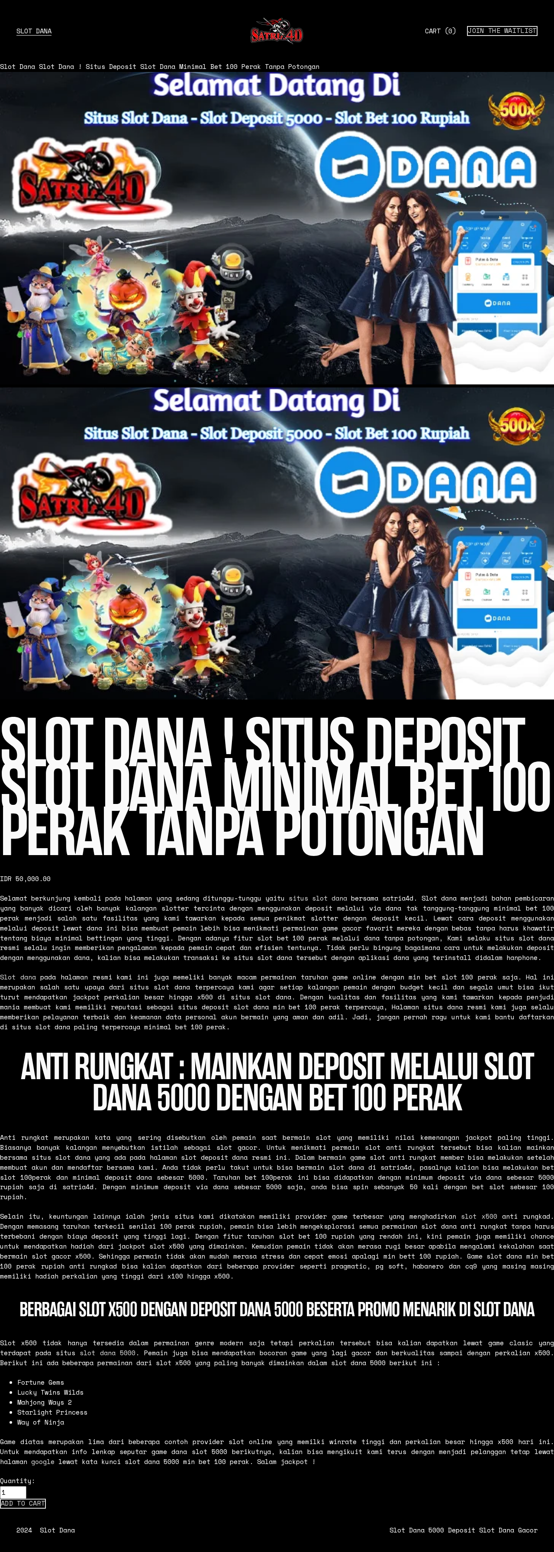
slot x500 (479, 1216)
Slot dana (18, 977)
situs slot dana (318, 898)
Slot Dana (34, 31)
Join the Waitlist (502, 31)
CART (440, 31)
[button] (23, 1503)
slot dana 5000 (107, 1353)
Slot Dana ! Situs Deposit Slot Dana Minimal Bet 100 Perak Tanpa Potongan (179, 67)
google (43, 1462)
